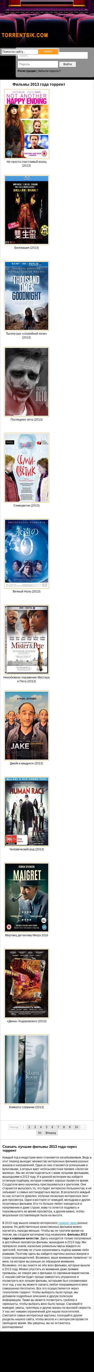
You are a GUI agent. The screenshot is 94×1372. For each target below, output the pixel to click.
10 (76, 1127)
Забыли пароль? (49, 71)
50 (39, 1133)
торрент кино (67, 1223)
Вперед (51, 1133)
